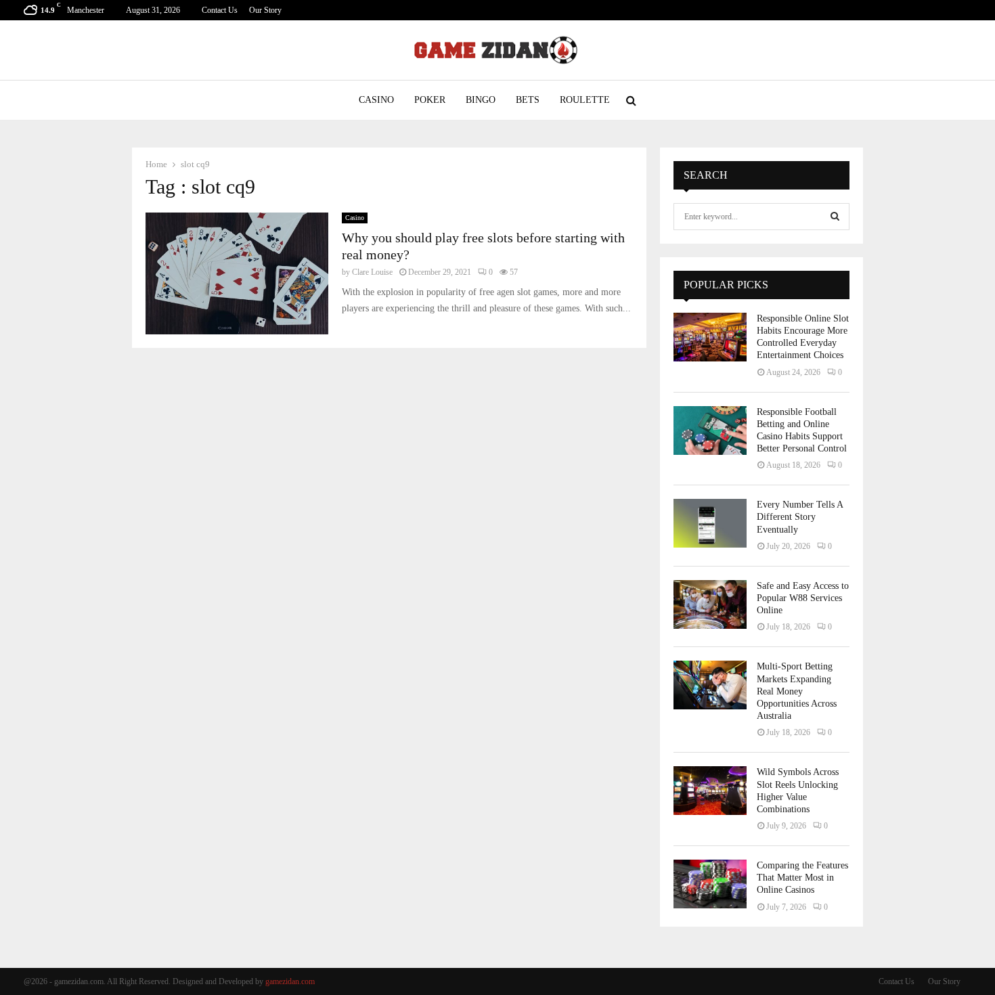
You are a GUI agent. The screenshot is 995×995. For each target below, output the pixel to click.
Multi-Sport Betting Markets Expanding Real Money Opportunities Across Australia (797, 691)
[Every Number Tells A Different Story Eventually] (710, 523)
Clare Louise (372, 272)
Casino (376, 100)
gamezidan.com (290, 981)
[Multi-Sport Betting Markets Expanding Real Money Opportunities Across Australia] (710, 685)
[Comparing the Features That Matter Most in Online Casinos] (710, 884)
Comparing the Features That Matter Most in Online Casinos (802, 877)
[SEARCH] (834, 216)
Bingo (480, 100)
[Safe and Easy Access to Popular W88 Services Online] (710, 604)
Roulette (585, 100)
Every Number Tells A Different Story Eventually (800, 517)
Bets (527, 100)
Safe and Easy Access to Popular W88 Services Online (803, 598)
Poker (429, 100)
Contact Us (220, 10)
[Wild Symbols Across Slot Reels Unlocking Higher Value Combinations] (710, 790)
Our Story (265, 10)
